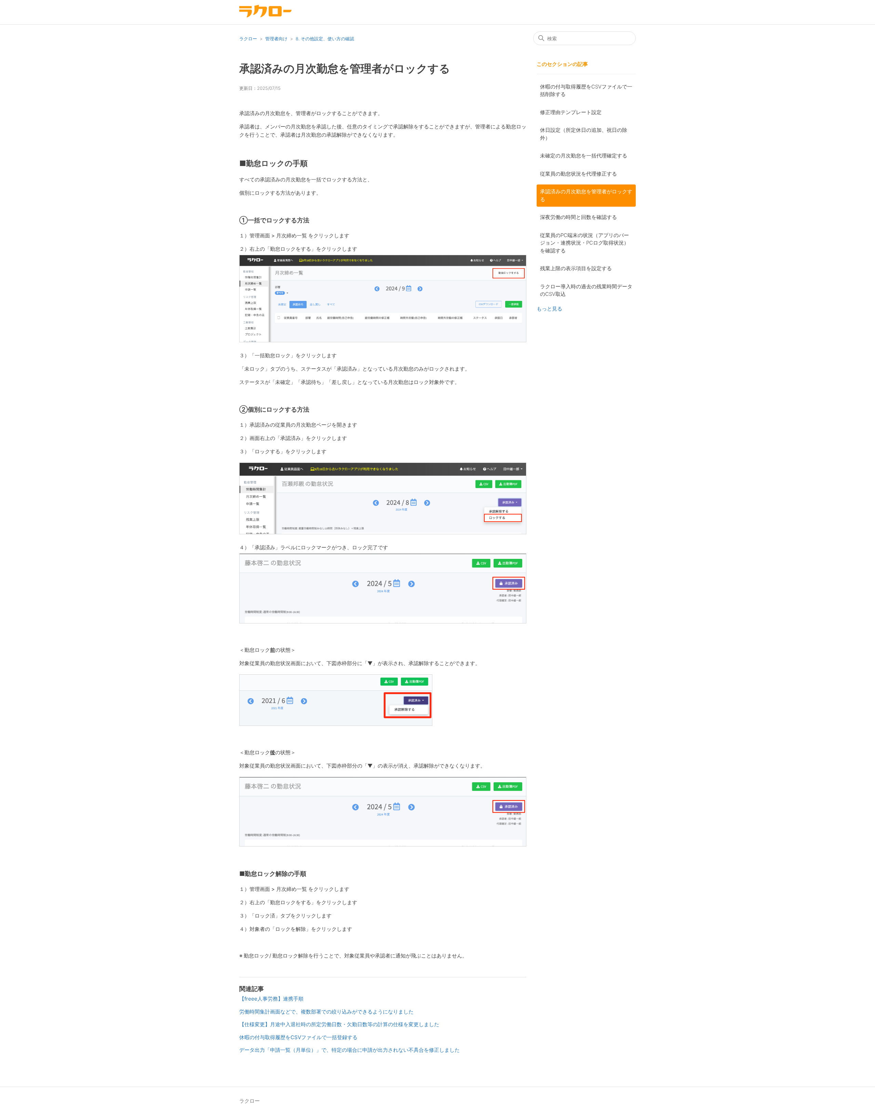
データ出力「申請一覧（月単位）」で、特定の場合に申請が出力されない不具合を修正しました (349, 1050)
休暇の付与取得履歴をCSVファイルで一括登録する (298, 1037)
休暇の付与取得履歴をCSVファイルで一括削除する (586, 90)
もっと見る (549, 308)
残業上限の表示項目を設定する (576, 268)
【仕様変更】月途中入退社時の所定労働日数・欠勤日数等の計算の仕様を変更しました (339, 1024)
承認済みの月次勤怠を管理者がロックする (586, 195)
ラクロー (248, 38)
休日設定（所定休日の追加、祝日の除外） (583, 134)
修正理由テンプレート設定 (571, 112)
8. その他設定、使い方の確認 (325, 38)
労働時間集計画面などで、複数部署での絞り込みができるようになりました (326, 1011)
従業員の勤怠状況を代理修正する (578, 173)
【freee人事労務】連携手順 (271, 998)
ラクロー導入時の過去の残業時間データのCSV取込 (586, 290)
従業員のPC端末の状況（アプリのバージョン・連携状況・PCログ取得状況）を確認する (584, 243)
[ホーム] (265, 15)
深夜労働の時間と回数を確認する (578, 217)
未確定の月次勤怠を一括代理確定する (583, 155)
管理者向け (276, 38)
